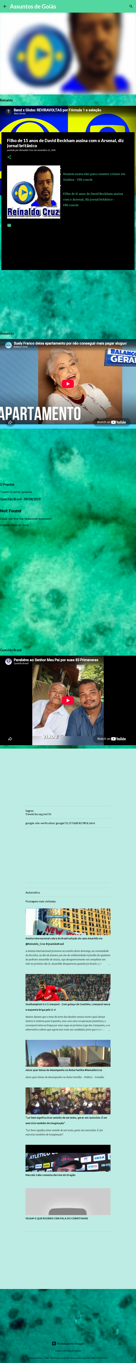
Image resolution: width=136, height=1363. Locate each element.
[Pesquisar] (61, 6)
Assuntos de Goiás (33, 6)
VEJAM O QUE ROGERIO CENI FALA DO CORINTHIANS (57, 1218)
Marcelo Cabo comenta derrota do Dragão (50, 1175)
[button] (9, 157)
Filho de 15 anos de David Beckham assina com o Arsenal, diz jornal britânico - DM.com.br (93, 199)
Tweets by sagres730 (38, 814)
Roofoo (78, 1351)
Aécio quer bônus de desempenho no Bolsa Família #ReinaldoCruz (64, 1070)
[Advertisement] (68, 300)
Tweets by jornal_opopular (16, 491)
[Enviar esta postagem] (9, 226)
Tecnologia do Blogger (70, 1343)
